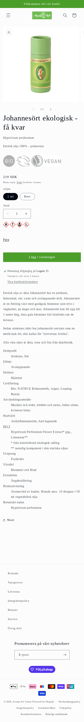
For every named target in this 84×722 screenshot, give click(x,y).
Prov (27, 196)
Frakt (19, 182)
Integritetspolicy (19, 600)
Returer (13, 609)
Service (13, 619)
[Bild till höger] (50, 109)
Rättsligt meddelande (57, 714)
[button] (8, 15)
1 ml (10, 196)
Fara (6, 240)
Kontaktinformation (31, 714)
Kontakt (13, 573)
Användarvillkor (46, 708)
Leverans (14, 591)
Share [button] (10, 519)
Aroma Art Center (22, 702)
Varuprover (15, 582)
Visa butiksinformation (22, 281)
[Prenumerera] (64, 655)
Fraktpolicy (66, 708)
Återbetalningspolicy (69, 702)
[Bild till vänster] (33, 109)
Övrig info (15, 628)
